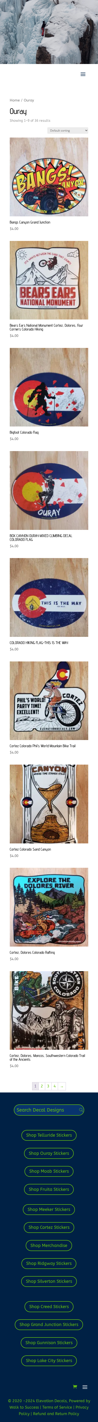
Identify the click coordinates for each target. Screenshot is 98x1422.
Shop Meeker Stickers (49, 1209)
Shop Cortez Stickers (49, 1227)
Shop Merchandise (48, 1245)
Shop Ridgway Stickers (49, 1263)
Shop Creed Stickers (49, 1306)
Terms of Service (57, 1407)
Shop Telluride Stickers (49, 1135)
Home (15, 100)
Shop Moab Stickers (49, 1171)
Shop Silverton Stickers (49, 1281)
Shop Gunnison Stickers (49, 1342)
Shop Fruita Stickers (49, 1189)
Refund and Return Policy (56, 1413)
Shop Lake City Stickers (49, 1360)
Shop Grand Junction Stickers (49, 1324)
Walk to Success (25, 1407)
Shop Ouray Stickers (49, 1153)
